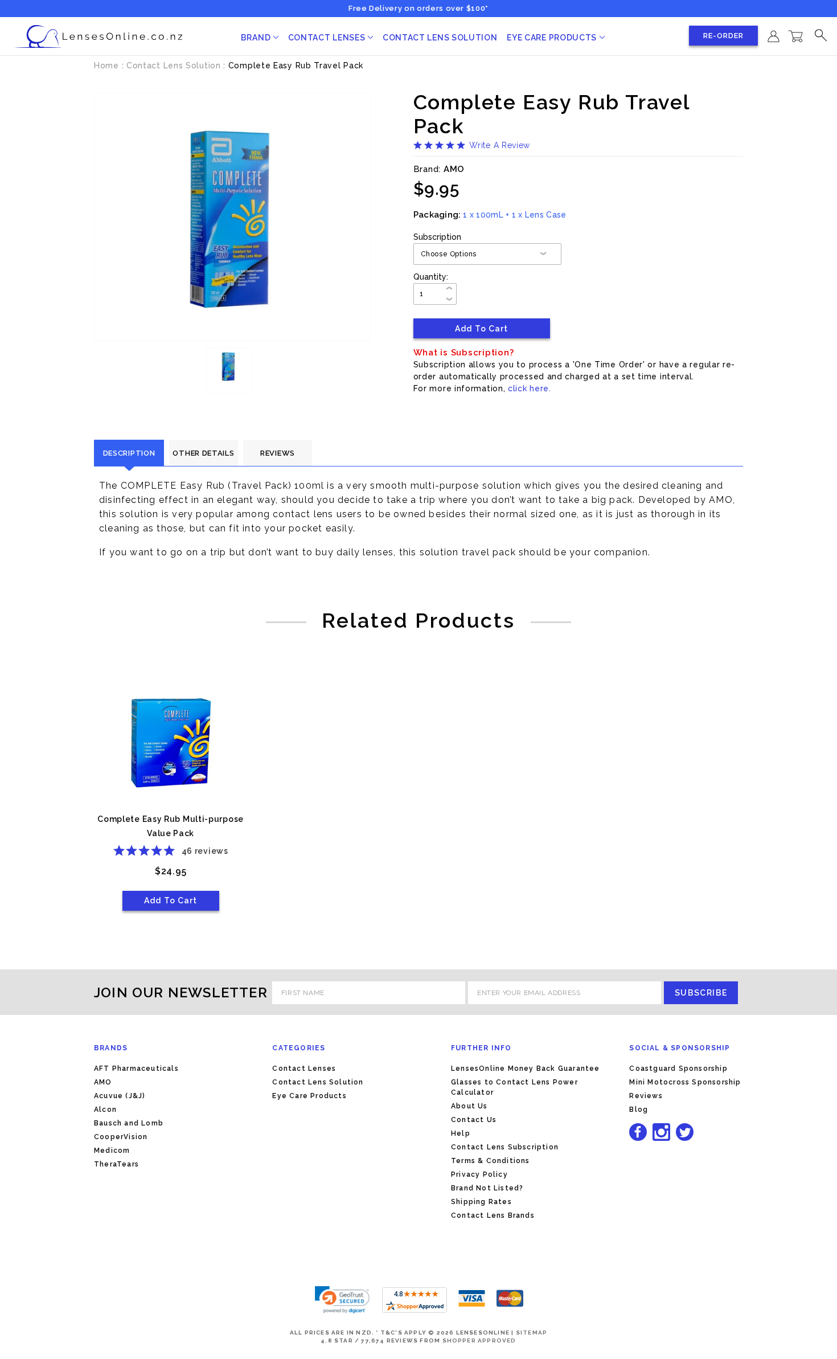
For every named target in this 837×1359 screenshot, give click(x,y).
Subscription (437, 236)
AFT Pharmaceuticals (136, 1069)
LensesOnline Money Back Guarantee (525, 1069)
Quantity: (430, 276)
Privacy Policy (479, 1174)
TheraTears (116, 1164)
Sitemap (531, 1332)
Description (129, 453)
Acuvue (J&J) (119, 1096)
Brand (257, 37)
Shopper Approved (479, 1340)
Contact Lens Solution (440, 37)
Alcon (105, 1110)
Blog (638, 1110)
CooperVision (120, 1137)
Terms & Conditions (490, 1161)
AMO (103, 1082)
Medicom (112, 1151)
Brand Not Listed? (487, 1188)
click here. (529, 388)
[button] (342, 1300)
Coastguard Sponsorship (678, 1069)
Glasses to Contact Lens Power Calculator (514, 1087)
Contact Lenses (328, 37)
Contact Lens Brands (493, 1215)
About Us (469, 1106)
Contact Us (474, 1120)
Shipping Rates (481, 1202)
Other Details (203, 453)
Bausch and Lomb (128, 1123)
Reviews (277, 453)
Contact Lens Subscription (505, 1147)
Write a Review (499, 145)
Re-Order (723, 35)
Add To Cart (170, 900)
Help (460, 1133)
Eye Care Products (553, 37)
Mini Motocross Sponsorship (685, 1082)
